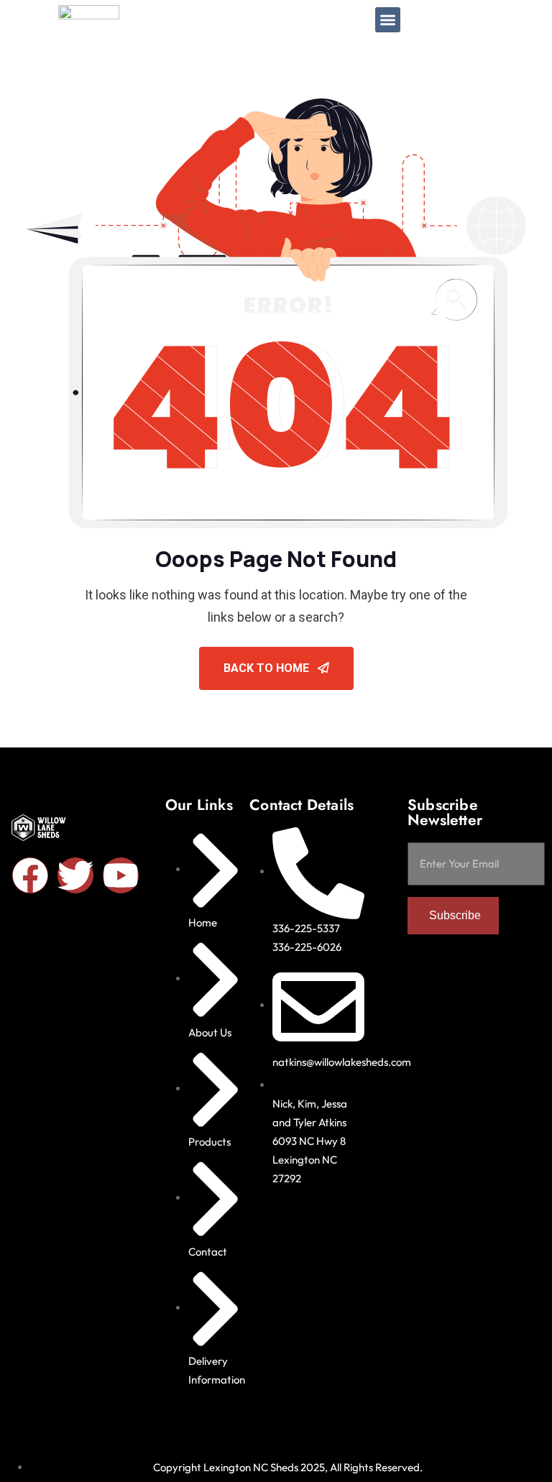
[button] (387, 19)
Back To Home (268, 668)
